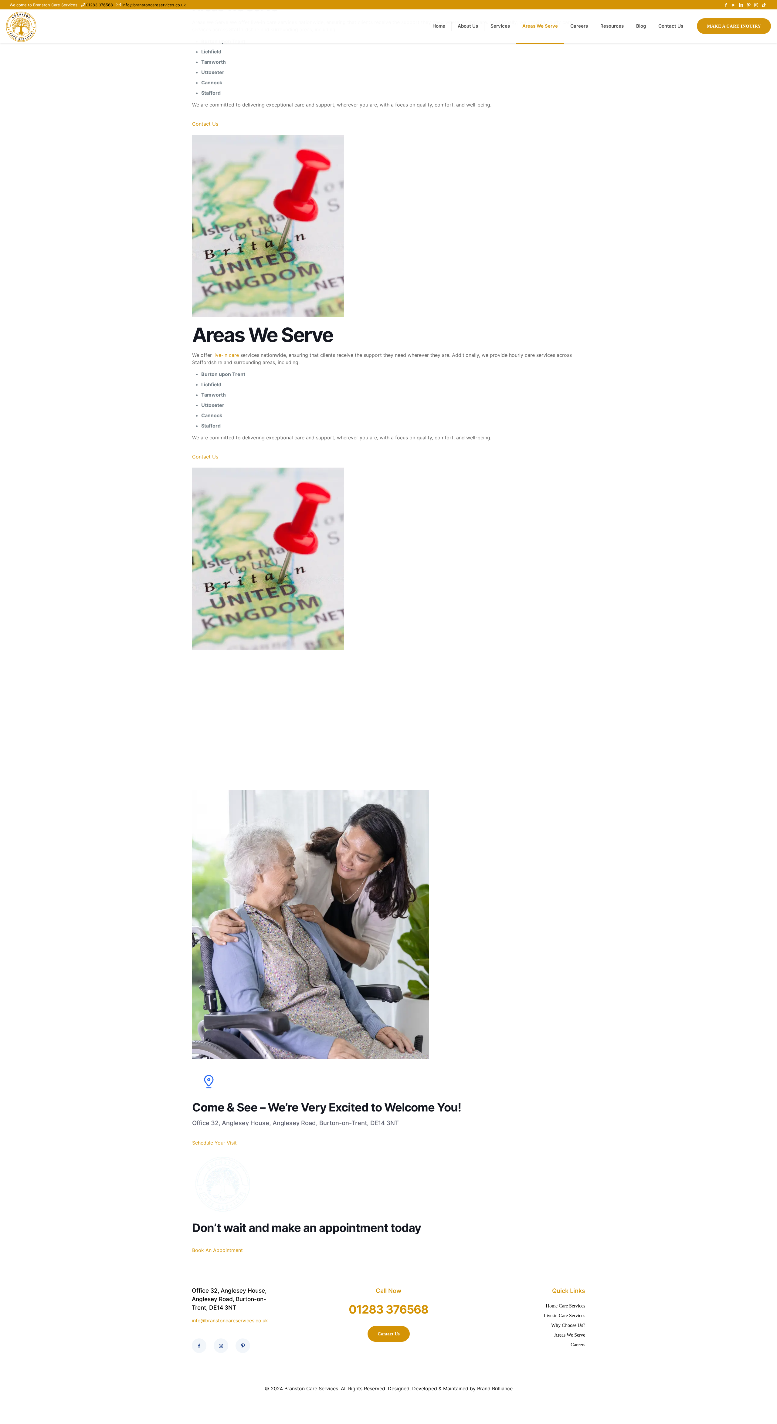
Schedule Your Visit (214, 1143)
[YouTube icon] (733, 5)
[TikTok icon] (764, 5)
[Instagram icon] (756, 5)
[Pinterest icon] (748, 5)
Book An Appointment (217, 1250)
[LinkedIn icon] (741, 5)
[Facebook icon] (726, 5)
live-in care (225, 355)
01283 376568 (99, 4)
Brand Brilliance (495, 1388)
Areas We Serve (569, 1335)
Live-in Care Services (564, 1315)
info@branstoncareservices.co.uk (154, 4)
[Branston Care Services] (21, 26)
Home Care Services (565, 1305)
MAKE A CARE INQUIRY (734, 26)
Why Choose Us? (568, 1325)
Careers (578, 1344)
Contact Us (205, 124)
